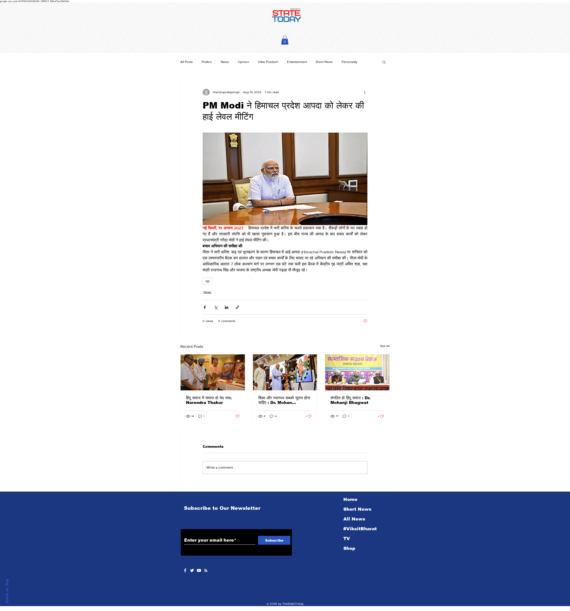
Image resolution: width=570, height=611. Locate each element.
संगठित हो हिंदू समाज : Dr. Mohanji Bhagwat (350, 400)
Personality (349, 62)
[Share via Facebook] (205, 307)
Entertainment (297, 62)
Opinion (243, 62)
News (225, 62)
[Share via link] (237, 307)
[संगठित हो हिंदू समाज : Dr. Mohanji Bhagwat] (357, 372)
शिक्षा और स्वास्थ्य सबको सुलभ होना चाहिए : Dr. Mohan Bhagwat (284, 400)
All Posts (186, 62)
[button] (285, 40)
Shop (349, 548)
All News (354, 518)
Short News (324, 62)
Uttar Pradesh (268, 62)
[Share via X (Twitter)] (216, 307)
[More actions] (364, 92)
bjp (208, 281)
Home (350, 499)
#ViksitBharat (360, 528)
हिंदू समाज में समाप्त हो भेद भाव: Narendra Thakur (209, 400)
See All (385, 346)
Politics (207, 62)
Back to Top (7, 591)
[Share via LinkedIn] (226, 307)
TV (346, 538)
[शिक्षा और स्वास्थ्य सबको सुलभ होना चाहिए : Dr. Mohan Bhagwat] (285, 372)
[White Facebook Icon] (185, 570)
